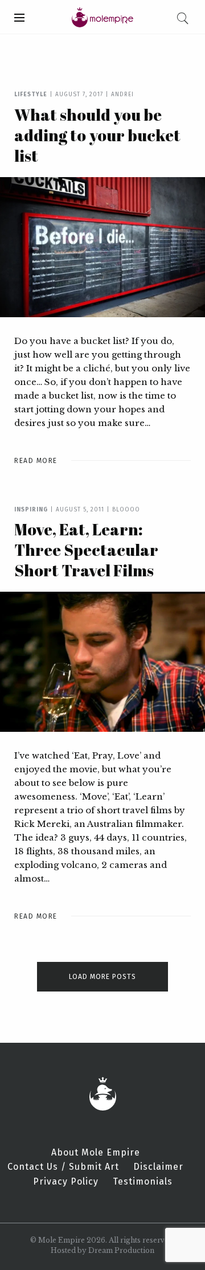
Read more (36, 461)
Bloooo (126, 509)
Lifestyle (30, 94)
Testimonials (143, 1181)
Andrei (122, 94)
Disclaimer (158, 1166)
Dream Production (121, 1250)
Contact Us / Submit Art (63, 1166)
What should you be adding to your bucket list (97, 135)
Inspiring (31, 509)
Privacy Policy (66, 1181)
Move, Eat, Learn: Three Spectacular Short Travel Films (86, 549)
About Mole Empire (95, 1152)
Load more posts (102, 977)
